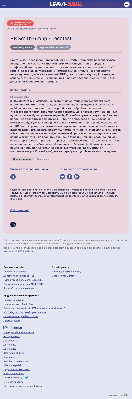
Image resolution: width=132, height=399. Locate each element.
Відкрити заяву (22, 159)
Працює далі (22, 23)
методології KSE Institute (18, 251)
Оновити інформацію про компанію (31, 28)
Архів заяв (43, 159)
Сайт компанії (19, 210)
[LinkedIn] (13, 224)
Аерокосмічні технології (53, 47)
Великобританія (22, 47)
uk (127, 4)
